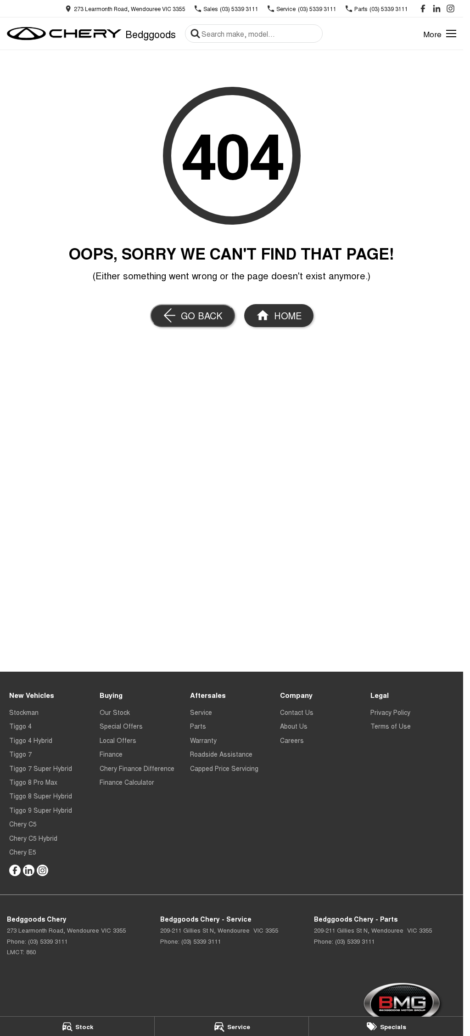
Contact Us (296, 712)
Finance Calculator (127, 782)
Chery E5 (22, 851)
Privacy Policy (390, 712)
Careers (292, 740)
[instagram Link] (450, 8)
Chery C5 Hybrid (33, 838)
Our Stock (115, 712)
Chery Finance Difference (137, 768)
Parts (198, 725)
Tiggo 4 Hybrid (30, 740)
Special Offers (121, 725)
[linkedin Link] (436, 8)
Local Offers (118, 740)
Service (201, 712)
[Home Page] (64, 33)
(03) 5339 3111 (47, 941)
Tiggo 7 (20, 754)
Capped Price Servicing (224, 768)
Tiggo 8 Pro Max (33, 782)
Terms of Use (390, 725)
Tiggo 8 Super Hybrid (40, 795)
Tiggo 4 (20, 725)
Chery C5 (23, 823)
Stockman (24, 712)
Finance (111, 754)
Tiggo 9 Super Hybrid (40, 810)
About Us (294, 725)
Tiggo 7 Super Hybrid (40, 768)
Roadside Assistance (221, 754)
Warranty (203, 740)
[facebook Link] (423, 8)
